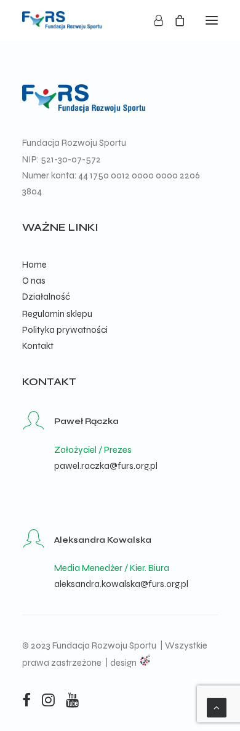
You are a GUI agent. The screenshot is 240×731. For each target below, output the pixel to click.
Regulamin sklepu (57, 313)
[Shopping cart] (174, 20)
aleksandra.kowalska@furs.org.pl (121, 583)
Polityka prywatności (65, 329)
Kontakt (38, 345)
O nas (34, 280)
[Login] (153, 20)
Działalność (46, 296)
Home (34, 264)
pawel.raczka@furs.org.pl (106, 465)
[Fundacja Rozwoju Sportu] (62, 20)
